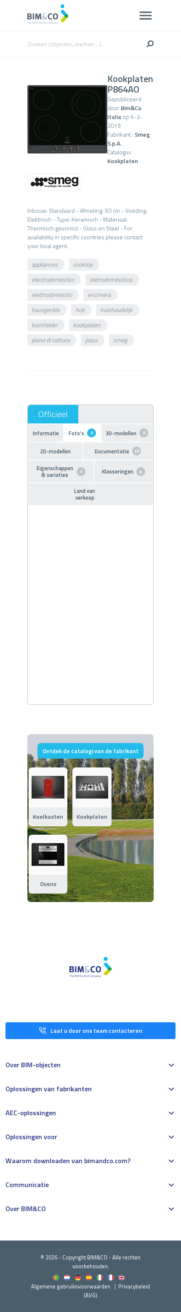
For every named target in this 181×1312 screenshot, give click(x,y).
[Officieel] (53, 414)
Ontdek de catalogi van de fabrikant (90, 750)
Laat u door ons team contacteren (96, 1030)
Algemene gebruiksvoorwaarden (70, 1286)
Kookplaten (122, 160)
